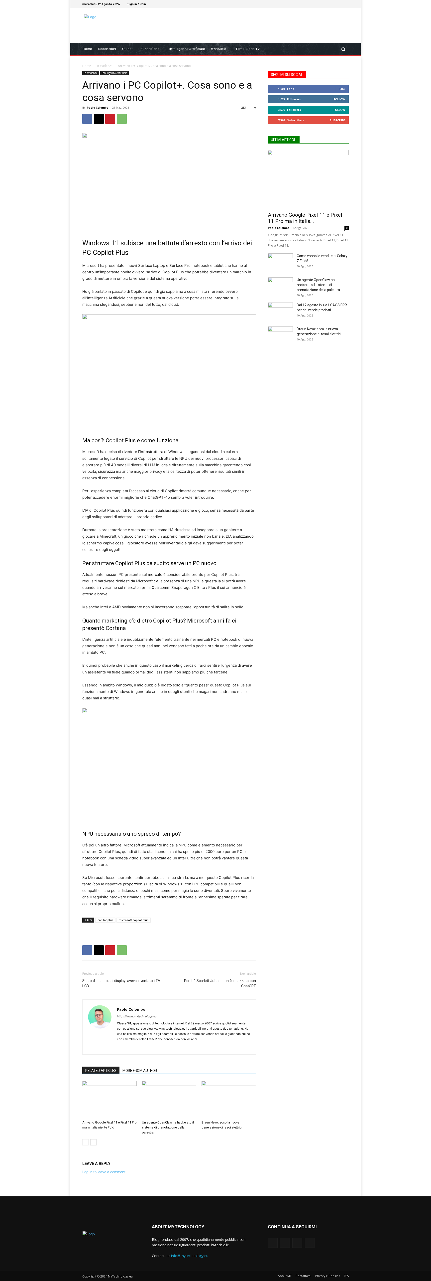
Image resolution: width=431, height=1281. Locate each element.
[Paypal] (139, 1047)
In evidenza (104, 66)
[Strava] (148, 1047)
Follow (339, 99)
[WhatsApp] (122, 119)
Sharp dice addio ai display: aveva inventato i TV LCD (121, 983)
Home (86, 66)
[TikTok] (340, 4)
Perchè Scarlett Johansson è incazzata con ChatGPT (220, 983)
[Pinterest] (110, 119)
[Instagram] (334, 4)
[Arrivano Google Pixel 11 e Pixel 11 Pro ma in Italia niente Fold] (109, 1099)
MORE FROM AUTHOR (139, 1071)
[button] (343, 49)
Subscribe (337, 120)
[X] (99, 119)
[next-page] (93, 1142)
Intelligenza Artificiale (114, 73)
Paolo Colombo (97, 107)
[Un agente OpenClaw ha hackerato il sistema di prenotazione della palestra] (169, 1099)
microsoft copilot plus (133, 920)
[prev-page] (85, 1142)
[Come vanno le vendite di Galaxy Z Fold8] (280, 262)
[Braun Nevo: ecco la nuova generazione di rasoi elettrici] (229, 1099)
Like (342, 89)
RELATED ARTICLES (100, 1071)
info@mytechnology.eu (189, 1255)
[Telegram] (157, 1047)
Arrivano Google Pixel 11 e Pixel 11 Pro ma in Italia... (305, 218)
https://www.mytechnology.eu (136, 1016)
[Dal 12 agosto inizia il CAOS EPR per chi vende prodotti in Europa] (280, 311)
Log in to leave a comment (103, 1172)
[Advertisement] (257, 25)
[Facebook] (328, 4)
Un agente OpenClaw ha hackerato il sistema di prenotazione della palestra (168, 1127)
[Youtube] (346, 4)
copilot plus (105, 920)
